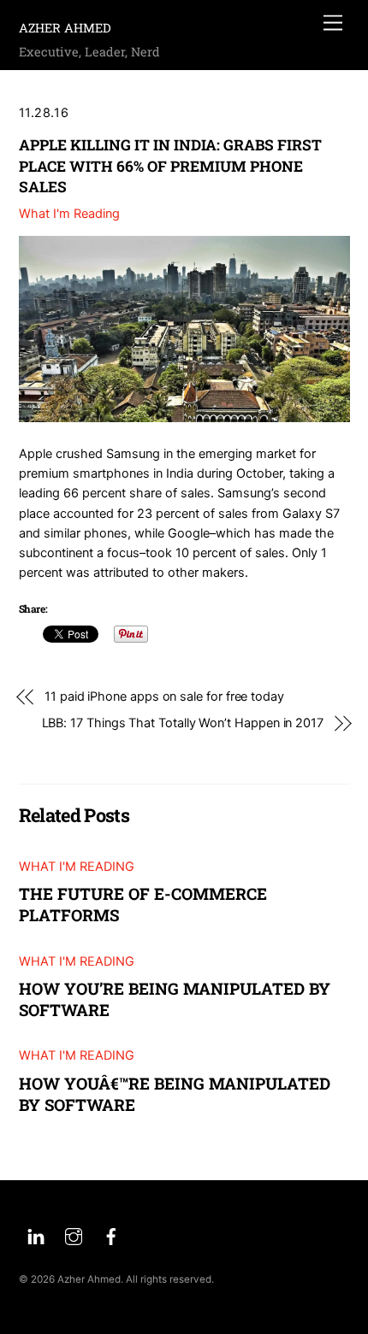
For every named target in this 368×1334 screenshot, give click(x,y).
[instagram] (73, 1235)
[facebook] (111, 1235)
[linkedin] (36, 1235)
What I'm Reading (69, 213)
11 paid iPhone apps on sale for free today (164, 696)
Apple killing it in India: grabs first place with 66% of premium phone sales (170, 166)
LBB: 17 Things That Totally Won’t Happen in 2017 (183, 723)
